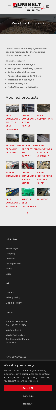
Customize (28, 396)
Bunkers (42, 199)
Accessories (14, 145)
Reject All (28, 403)
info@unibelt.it (13, 330)
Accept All (28, 388)
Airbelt (26, 199)
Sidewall (12, 206)
